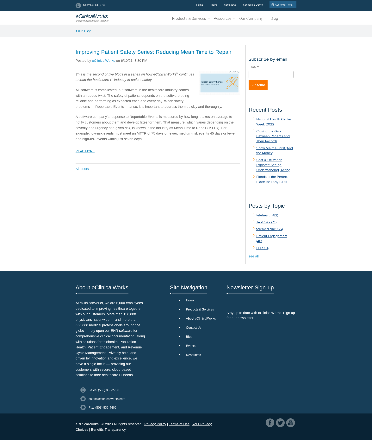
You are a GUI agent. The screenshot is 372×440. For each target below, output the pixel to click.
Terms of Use (179, 424)
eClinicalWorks (103, 61)
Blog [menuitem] (274, 18)
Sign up (289, 313)
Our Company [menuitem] (251, 18)
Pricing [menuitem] (213, 4)
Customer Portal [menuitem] (284, 4)
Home (190, 300)
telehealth (267, 215)
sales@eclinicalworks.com (107, 399)
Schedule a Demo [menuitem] (253, 4)
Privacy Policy (155, 424)
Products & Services (200, 309)
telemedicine (269, 229)
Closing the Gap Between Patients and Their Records (273, 136)
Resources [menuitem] (223, 18)
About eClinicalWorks (201, 318)
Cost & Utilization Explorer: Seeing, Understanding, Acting (273, 165)
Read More (85, 151)
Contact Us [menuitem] (230, 4)
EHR (262, 248)
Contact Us (193, 327)
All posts (82, 169)
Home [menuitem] (199, 4)
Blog (189, 336)
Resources (193, 355)
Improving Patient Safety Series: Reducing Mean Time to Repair (153, 52)
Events (190, 345)
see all (254, 256)
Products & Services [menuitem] (189, 18)
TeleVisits (266, 222)
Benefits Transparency (108, 429)
